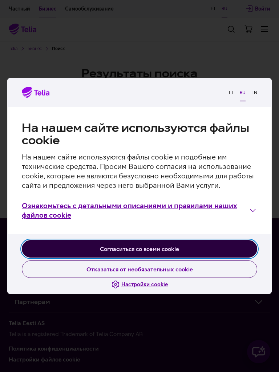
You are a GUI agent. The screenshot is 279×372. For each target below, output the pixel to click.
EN (254, 92)
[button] (139, 210)
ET (231, 92)
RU (243, 92)
